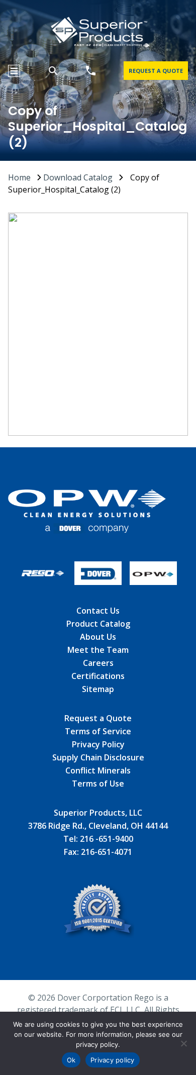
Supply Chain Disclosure (98, 757)
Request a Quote (98, 718)
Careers (98, 662)
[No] (183, 1043)
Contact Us (98, 610)
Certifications (98, 675)
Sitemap (98, 689)
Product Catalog (98, 623)
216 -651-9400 (106, 838)
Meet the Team (98, 649)
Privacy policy (112, 1060)
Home (19, 177)
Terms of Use (98, 783)
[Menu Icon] (14, 71)
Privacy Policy (98, 744)
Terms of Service (98, 731)
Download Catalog (78, 177)
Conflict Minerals (98, 770)
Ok (71, 1060)
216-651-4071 (106, 851)
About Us (98, 636)
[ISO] (98, 912)
